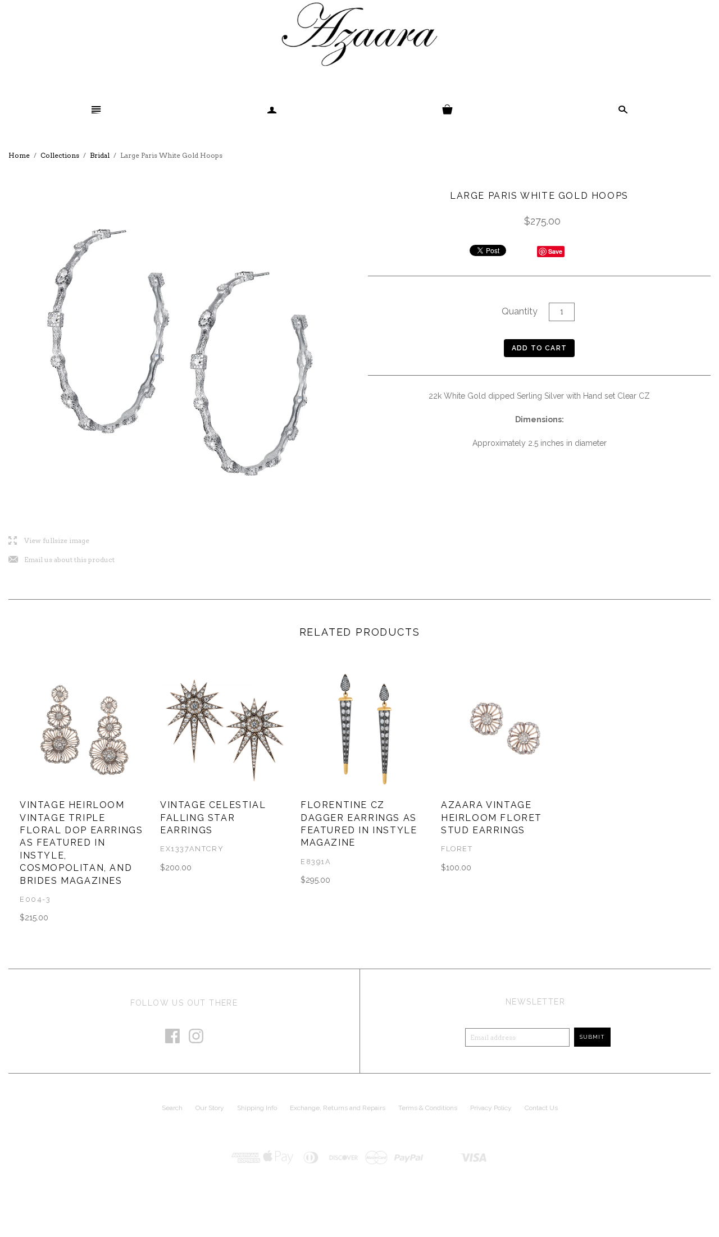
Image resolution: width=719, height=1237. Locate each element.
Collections (59, 155)
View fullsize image (48, 541)
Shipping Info (257, 1108)
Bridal (100, 155)
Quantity (520, 311)
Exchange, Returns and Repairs (337, 1108)
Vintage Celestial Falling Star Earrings (213, 818)
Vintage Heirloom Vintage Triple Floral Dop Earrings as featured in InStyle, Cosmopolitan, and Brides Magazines (81, 842)
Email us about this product (61, 560)
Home (19, 155)
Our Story (209, 1108)
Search (172, 1108)
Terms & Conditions (427, 1108)
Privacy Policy (491, 1108)
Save (555, 251)
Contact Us (541, 1108)
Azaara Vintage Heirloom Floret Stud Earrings (491, 818)
